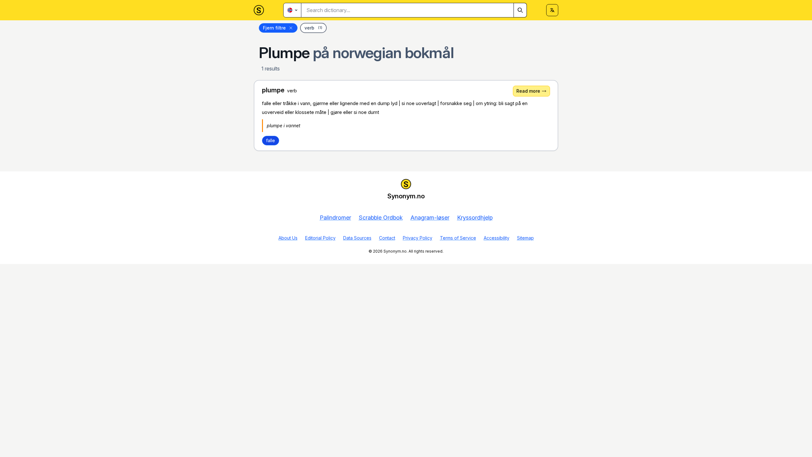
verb (313, 27)
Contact (387, 238)
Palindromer (335, 217)
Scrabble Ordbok (381, 217)
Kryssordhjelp (475, 217)
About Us (288, 238)
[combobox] (414, 10)
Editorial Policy (320, 238)
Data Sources (357, 238)
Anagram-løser (429, 217)
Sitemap (525, 238)
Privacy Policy (417, 238)
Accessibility (496, 238)
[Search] (520, 10)
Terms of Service (458, 238)
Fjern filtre (274, 27)
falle (270, 140)
